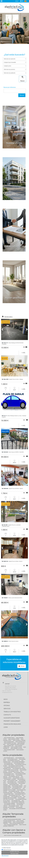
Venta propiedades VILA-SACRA (9, 804)
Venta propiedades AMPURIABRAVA (18, 761)
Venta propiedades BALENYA (19, 763)
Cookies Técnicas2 (6, 847)
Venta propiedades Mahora (14, 784)
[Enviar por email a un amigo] (26, 347)
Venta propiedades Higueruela (14, 776)
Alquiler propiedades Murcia (20, 741)
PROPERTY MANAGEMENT (12, 721)
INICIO (6, 699)
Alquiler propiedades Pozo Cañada (10, 743)
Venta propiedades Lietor (11, 781)
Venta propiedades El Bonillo (19, 772)
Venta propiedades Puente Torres (14, 795)
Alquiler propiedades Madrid (9, 741)
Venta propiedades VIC (20, 803)
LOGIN (6, 727)
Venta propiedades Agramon (9, 757)
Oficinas (22, 666)
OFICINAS (7, 705)
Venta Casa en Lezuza (10, 641)
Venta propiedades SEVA (15, 800)
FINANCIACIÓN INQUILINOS (12, 724)
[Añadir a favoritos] (24, 347)
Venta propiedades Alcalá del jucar (14, 760)
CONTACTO (7, 715)
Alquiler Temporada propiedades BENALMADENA (12, 819)
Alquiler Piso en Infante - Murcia (12, 561)
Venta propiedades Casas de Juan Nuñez (11, 769)
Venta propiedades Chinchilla (13, 771)
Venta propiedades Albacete (12, 759)
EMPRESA (7, 702)
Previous (2, 26)
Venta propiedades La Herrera (18, 777)
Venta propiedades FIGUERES (20, 773)
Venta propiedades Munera (17, 787)
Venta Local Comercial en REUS (12, 597)
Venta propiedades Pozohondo (19, 792)
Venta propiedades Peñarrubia (14, 791)
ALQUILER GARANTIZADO (12, 718)
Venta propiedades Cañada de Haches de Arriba (12, 767)
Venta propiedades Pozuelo (8, 793)
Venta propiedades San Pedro (16, 796)
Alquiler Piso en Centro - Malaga (12, 379)
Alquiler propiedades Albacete (9, 737)
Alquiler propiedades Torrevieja (16, 747)
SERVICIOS (7, 708)
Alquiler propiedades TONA (8, 745)
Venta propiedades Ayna (8, 763)
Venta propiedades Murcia (16, 788)
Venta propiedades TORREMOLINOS (17, 801)
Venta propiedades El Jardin (9, 773)
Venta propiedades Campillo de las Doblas (16, 765)
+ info (23, 353)
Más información (5, 855)
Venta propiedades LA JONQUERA (10, 779)
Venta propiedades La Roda (12, 780)
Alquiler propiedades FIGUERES (13, 739)
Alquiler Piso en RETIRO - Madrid (12, 488)
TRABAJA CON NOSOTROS (12, 712)
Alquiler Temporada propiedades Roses (11, 824)
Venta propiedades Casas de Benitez (18, 768)
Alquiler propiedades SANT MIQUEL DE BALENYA (15, 744)
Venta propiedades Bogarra (8, 764)
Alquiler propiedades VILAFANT (9, 749)
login (17, 1)
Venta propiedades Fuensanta (9, 775)
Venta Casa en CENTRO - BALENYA (13, 452)
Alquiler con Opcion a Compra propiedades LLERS (12, 835)
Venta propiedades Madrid (12, 783)
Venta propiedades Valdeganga (9, 803)
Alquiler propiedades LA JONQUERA (19, 740)
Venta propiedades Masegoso (17, 785)
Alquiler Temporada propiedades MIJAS (16, 823)
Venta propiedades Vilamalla (14, 805)
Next (27, 26)
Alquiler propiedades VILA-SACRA (16, 748)
